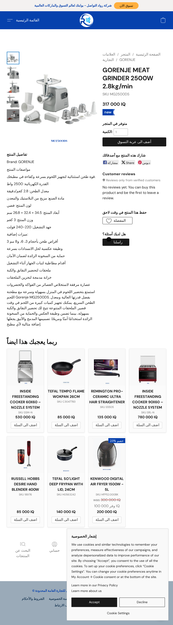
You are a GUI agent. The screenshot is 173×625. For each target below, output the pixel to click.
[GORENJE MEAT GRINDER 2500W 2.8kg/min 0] (13, 58)
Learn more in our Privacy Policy (94, 585)
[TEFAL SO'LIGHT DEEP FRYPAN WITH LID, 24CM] (66, 454)
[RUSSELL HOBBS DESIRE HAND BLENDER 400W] (25, 454)
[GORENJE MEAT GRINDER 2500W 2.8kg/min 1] (13, 72)
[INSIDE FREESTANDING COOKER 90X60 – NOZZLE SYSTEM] (147, 367)
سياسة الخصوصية (60, 599)
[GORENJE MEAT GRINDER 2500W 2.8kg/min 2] (13, 87)
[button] (126, 5)
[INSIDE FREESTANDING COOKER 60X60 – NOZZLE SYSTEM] (25, 367)
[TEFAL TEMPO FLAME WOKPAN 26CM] (66, 367)
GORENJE (127, 59)
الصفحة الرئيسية (148, 54)
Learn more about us (86, 591)
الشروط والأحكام (33, 599)
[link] (118, 611)
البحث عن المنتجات (22, 553)
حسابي (54, 550)
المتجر (125, 54)
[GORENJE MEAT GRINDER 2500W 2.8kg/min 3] (13, 101)
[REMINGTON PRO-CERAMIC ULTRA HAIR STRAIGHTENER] (107, 367)
